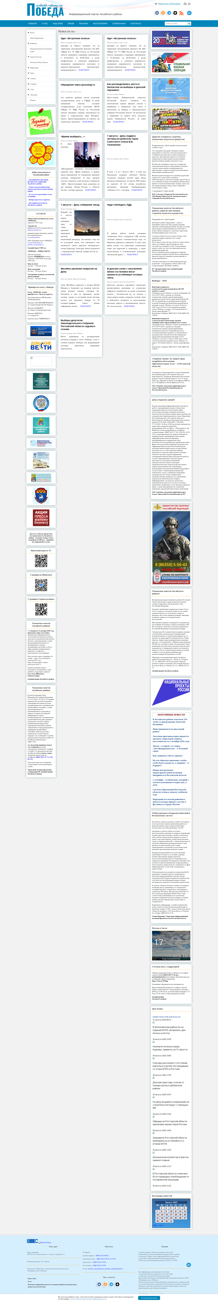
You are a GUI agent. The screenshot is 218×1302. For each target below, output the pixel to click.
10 (171, 1211)
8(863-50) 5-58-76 (103, 1259)
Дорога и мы (77, 42)
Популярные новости (171, 714)
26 (180, 1218)
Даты (120, 159)
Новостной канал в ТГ (41, 551)
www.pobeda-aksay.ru (35, 243)
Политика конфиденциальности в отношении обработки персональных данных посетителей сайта (52, 1286)
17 (171, 1214)
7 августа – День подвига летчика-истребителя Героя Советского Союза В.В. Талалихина (122, 140)
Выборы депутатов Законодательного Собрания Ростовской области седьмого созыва (78, 324)
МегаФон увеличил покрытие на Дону (79, 270)
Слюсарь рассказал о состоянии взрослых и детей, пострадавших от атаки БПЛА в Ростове (170, 1066)
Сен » (161, 1225)
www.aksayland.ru (34, 237)
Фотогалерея (100, 23)
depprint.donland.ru (34, 230)
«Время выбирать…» (73, 136)
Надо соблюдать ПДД (119, 205)
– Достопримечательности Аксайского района (37, 204)
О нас (45, 23)
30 (167, 1221)
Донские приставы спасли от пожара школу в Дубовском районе (168, 1085)
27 (185, 1218)
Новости (122, 219)
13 (185, 1211)
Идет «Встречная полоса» (75, 38)
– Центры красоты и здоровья (39, 200)
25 (176, 1218)
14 (158, 1214)
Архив (71, 23)
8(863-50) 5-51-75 (42, 757)
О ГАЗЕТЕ (41, 214)
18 (176, 1214)
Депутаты (122, 282)
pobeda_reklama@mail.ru (114, 1269)
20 (185, 1214)
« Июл (155, 1225)
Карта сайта (32, 1278)
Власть (75, 333)
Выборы (121, 94)
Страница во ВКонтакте (41, 575)
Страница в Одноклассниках (41, 599)
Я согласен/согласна (149, 1298)
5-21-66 (112, 1259)
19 (180, 1214)
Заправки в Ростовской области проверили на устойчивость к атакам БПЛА (170, 1140)
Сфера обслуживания (79, 279)
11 (176, 1211)
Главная (32, 23)
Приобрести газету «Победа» (41, 287)
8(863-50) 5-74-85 (99, 1265)
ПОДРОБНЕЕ (84, 70)
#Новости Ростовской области (166, 1017)
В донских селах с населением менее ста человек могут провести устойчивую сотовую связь (124, 273)
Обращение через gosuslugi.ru (78, 84)
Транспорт (128, 219)
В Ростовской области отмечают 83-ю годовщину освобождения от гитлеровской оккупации (171, 1176)
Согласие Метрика (76, 1299)
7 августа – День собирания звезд (80, 205)
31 (171, 1221)
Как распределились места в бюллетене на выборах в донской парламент (126, 87)
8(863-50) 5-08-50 (102, 1256)
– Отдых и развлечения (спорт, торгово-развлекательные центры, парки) (40, 189)
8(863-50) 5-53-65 (99, 1262)
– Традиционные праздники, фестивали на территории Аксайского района (38, 182)
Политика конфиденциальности (95, 1299)
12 (180, 1211)
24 (171, 1218)
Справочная (119, 23)
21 (158, 1218)
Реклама (83, 23)
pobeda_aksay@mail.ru (36, 245)
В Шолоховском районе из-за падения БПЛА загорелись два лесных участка (169, 1030)
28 (158, 1221)
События (126, 159)
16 (167, 1214)
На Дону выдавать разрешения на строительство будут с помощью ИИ (171, 1105)
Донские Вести (130, 282)
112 (31, 759)
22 (162, 1218)
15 (162, 1214)
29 (162, 1221)
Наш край (58, 23)
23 (167, 1218)
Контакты (136, 23)
